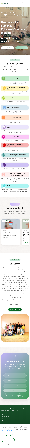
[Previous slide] (2, 31)
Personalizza (7, 444)
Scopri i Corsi (7, 48)
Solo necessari (8, 440)
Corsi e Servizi (5, 416)
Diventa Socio (22, 48)
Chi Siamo (3, 414)
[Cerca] (23, 3)
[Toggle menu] (27, 3)
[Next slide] (27, 31)
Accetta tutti (7, 435)
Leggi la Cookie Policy (8, 431)
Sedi (2, 418)
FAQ (2, 420)
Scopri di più (14, 309)
